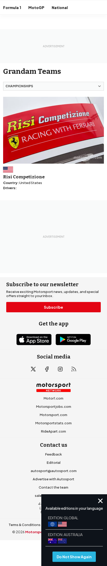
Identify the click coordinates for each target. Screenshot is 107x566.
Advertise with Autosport (53, 479)
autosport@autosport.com (54, 471)
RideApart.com (53, 431)
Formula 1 (12, 7)
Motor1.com (53, 398)
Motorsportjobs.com (53, 406)
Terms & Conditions (25, 525)
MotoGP (36, 7)
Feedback (53, 454)
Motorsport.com (53, 415)
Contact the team (53, 487)
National (60, 7)
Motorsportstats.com (53, 423)
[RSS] (74, 369)
